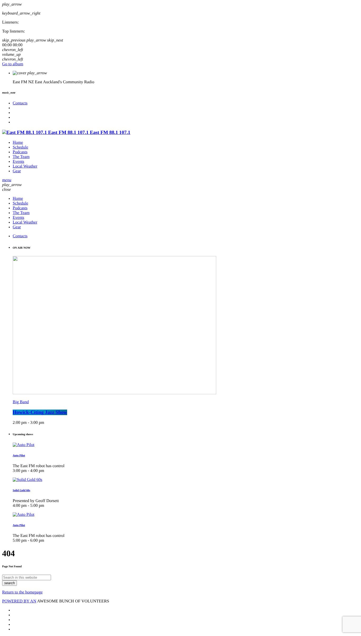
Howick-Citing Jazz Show (40, 412)
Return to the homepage (22, 592)
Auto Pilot (19, 455)
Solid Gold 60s (21, 490)
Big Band (21, 402)
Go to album (12, 64)
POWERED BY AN (19, 601)
